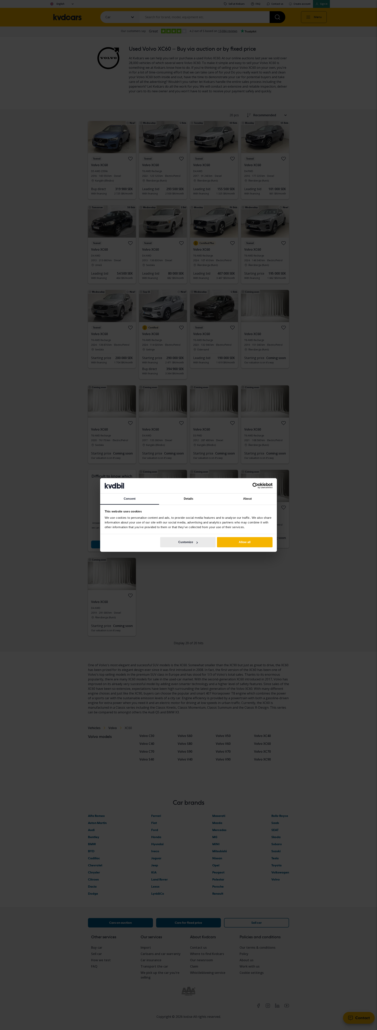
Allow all (245, 542)
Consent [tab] (129, 498)
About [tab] (247, 498)
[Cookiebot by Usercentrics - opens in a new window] (255, 486)
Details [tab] (188, 498)
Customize (185, 542)
